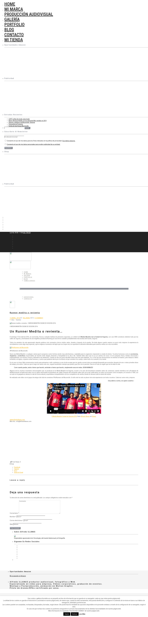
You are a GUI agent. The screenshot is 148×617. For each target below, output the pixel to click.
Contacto (14, 34)
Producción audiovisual (28, 14)
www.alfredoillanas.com (17, 419)
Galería (12, 19)
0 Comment (39, 318)
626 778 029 (27, 233)
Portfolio (14, 24)
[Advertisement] (69, 97)
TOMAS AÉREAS (29, 280)
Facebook (17, 467)
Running (18, 320)
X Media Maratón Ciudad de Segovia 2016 (64, 416)
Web (11, 524)
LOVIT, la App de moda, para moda (19, 119)
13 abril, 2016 (15, 318)
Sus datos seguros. (68, 141)
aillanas (26, 318)
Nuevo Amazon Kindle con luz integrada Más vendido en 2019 (27, 121)
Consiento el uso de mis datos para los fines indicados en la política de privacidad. (41, 141)
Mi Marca (13, 9)
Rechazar (74, 614)
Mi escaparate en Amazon (18, 576)
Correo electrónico (16, 520)
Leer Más (82, 614)
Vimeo (94, 416)
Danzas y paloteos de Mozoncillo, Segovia (22, 122)
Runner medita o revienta (25, 313)
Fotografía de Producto (16, 124)
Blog (9, 29)
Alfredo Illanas (85, 416)
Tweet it (16, 469)
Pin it (15, 471)
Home (9, 4)
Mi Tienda (13, 39)
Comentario (14, 513)
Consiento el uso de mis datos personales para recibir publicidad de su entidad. (33, 144)
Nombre (13, 516)
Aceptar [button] (67, 614)
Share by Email (18, 472)
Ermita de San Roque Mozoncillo (19, 126)
